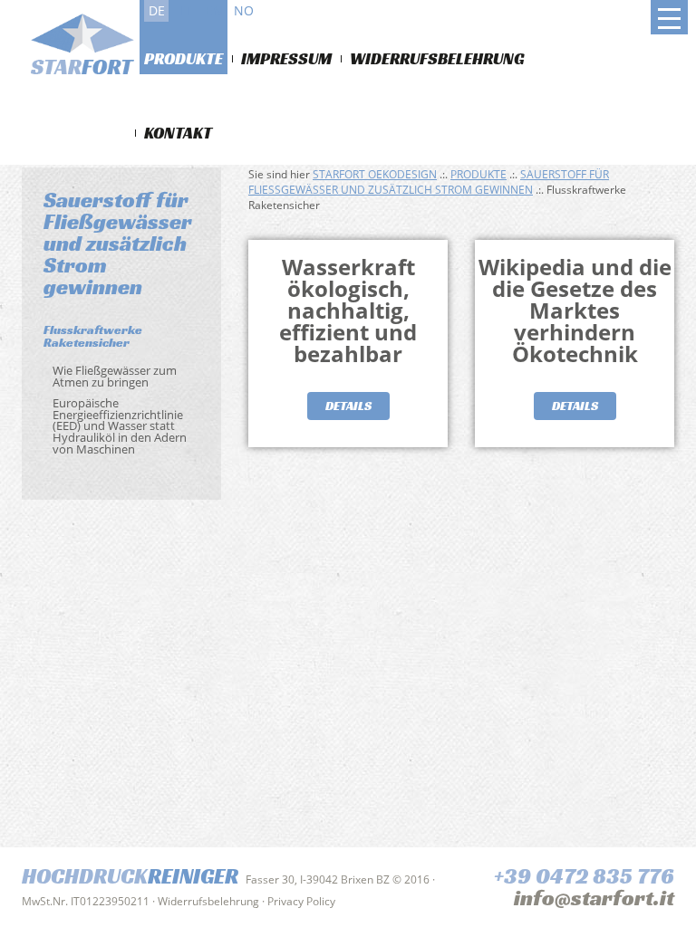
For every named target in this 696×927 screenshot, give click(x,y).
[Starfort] (89, 47)
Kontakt (178, 132)
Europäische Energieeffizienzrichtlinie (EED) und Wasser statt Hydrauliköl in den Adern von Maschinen (120, 426)
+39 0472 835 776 (584, 876)
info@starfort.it (594, 898)
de (157, 10)
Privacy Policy (301, 901)
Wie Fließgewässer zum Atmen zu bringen (115, 376)
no (244, 10)
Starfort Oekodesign (375, 174)
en (214, 10)
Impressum (286, 58)
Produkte (183, 58)
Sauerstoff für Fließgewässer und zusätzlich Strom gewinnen (428, 182)
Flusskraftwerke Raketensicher (93, 335)
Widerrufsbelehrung (437, 58)
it (185, 10)
